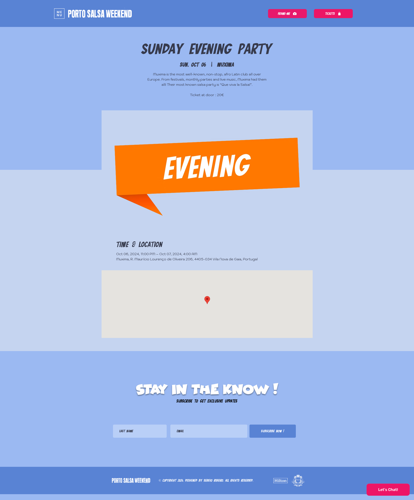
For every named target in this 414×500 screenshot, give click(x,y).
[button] (59, 13)
